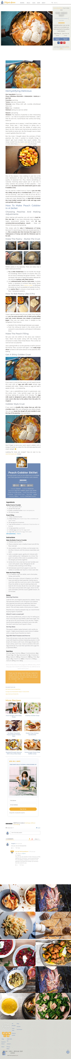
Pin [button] (24, 485)
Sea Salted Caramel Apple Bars (13, 689)
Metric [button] (19, 533)
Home (54, 8)
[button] (58, 43)
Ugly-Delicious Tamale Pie (12, 694)
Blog (34, 2)
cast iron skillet (23, 144)
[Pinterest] (8, 1035)
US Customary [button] (11, 533)
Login (38, 827)
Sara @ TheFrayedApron (22, 851)
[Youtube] (9, 1033)
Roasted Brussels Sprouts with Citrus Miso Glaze (14, 753)
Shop (38, 2)
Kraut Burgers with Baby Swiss (14, 716)
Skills (28, 2)
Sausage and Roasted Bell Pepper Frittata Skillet (17, 691)
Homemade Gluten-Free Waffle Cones (32, 753)
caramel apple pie (11, 454)
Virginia (24, 853)
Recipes (22, 2)
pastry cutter (28, 285)
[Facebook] (3, 1033)
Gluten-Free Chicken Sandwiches (32, 733)
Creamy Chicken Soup (32, 715)
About (43, 2)
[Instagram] (5, 1035)
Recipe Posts (59, 8)
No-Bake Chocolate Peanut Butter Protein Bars (14, 734)
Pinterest (20, 681)
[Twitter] (6, 1033)
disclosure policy (64, 48)
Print (16, 485)
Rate (30, 485)
